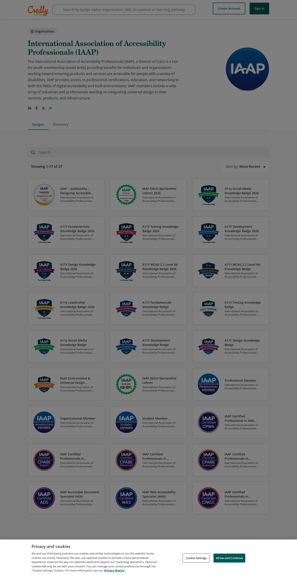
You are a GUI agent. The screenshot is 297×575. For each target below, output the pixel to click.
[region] (148, 557)
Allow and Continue (229, 558)
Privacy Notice (114, 570)
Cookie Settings (196, 558)
